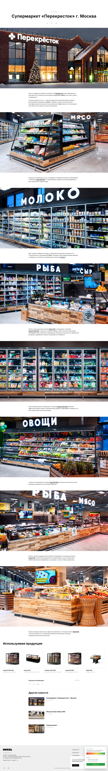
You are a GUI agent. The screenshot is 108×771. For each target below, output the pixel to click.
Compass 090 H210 (50, 670)
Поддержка (75, 749)
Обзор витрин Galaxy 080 (55, 712)
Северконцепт (51, 725)
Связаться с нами (9, 760)
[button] (60, 23)
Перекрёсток (59, 93)
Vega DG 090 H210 (8, 670)
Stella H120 (89, 670)
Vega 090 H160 (40, 179)
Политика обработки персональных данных (67, 768)
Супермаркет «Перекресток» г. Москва (61, 698)
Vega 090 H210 (69, 670)
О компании (75, 755)
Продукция (75, 752)
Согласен (75, 765)
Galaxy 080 (27, 670)
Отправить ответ (96, 764)
